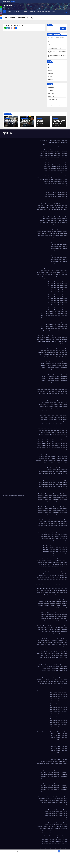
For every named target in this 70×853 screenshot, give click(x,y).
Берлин (55, 211)
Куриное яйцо (59, 430)
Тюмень (51, 683)
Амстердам (56, 177)
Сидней (55, 649)
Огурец (40, 571)
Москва (55, 521)
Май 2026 (50, 70)
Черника (61, 796)
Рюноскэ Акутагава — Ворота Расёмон (56, 625)
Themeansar (22, 495)
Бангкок (62, 207)
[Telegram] (1, 9)
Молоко (38, 517)
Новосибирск (39, 558)
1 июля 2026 (56, 123)
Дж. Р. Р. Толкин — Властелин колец (47, 311)
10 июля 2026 (8, 123)
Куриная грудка (40, 426)
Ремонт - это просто (24, 118)
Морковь (50, 519)
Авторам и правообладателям (62, 140)
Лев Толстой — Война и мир (62, 436)
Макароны (39, 465)
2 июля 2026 (40, 123)
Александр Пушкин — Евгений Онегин (46, 149)
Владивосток (49, 224)
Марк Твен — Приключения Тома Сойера (45, 471)
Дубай (57, 352)
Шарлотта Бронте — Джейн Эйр (61, 802)
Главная (10, 11)
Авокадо (43, 140)
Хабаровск (56, 761)
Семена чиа (65, 644)
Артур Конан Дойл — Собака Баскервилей (54, 205)
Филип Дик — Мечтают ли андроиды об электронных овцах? (47, 731)
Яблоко (65, 845)
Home (40, 140)
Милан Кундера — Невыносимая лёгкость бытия (59, 491)
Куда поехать (50, 90)
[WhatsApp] (1, 7)
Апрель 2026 (50, 73)
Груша (54, 274)
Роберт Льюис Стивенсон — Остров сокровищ (47, 601)
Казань (66, 391)
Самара (65, 625)
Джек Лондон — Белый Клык (42, 343)
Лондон (39, 452)
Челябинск (38, 794)
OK (59, 851)
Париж (63, 577)
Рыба (47, 607)
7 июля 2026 (24, 123)
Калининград (39, 400)
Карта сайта (56, 404)
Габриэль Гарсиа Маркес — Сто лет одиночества (58, 240)
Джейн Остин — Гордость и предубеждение (44, 330)
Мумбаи (38, 532)
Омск (55, 573)
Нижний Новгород (57, 532)
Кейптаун (61, 408)
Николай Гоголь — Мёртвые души (61, 538)
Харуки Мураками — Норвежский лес (60, 765)
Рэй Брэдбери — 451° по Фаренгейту (61, 607)
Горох (66, 272)
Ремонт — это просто (29, 11)
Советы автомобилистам (53, 102)
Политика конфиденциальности (61, 590)
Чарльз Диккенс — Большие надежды (47, 770)
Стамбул (46, 662)
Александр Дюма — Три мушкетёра (61, 144)
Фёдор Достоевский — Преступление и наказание (58, 692)
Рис (59, 597)
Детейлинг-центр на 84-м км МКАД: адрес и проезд (59, 121)
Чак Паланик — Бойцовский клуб (61, 768)
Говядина (57, 268)
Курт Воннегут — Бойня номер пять (61, 434)
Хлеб (46, 768)
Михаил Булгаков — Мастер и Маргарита (45, 493)
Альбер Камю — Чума (46, 162)
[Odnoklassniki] (1, 15)
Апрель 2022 (50, 79)
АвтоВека (7, 5)
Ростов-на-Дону (58, 601)
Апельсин (40, 201)
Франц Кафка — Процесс (62, 731)
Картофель (60, 404)
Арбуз (54, 203)
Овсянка (47, 568)
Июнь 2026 (50, 67)
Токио (38, 681)
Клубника (61, 413)
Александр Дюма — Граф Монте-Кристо (47, 144)
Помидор (38, 592)
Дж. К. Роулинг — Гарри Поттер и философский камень (57, 281)
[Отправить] (1, 18)
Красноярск (65, 415)
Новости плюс (51, 96)
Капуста (51, 402)
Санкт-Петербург (57, 629)
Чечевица (49, 800)
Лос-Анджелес (47, 454)
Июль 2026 (50, 64)
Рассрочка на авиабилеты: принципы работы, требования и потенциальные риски (56, 43)
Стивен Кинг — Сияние (46, 668)
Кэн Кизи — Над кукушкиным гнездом (50, 436)
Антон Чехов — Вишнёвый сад (51, 183)
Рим (61, 594)
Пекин (60, 581)
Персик (65, 588)
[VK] (1, 11)
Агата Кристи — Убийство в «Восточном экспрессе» (58, 142)
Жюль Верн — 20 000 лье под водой (48, 367)
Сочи (61, 659)
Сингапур (45, 653)
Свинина (65, 640)
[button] (64, 12)
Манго (51, 465)
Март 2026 (50, 76)
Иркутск (41, 385)
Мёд (66, 488)
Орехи (54, 577)
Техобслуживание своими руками (46, 11)
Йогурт (59, 389)
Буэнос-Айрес (59, 214)
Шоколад (49, 826)
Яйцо (41, 848)
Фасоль (38, 690)
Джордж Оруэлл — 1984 (63, 343)
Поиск (49, 24)
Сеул (63, 646)
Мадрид (55, 460)
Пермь (39, 586)
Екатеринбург (43, 359)
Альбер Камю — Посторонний (62, 159)
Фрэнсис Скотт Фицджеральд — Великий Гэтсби (59, 733)
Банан (63, 205)
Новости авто (17, 11)
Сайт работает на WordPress (7, 495)
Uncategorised (51, 87)
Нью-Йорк (65, 562)
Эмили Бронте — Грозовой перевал (61, 828)
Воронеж (39, 233)
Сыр (46, 679)
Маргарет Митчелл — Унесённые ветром (60, 469)
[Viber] (1, 13)
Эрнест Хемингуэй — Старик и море (48, 830)
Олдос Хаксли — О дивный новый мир (47, 573)
